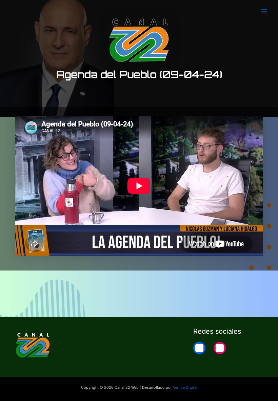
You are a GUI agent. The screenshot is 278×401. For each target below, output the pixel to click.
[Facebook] (199, 348)
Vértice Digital (185, 387)
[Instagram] (220, 348)
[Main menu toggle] (264, 11)
